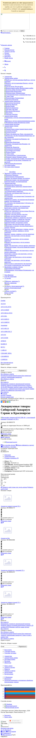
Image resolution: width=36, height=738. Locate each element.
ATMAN (3, 341)
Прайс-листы (8, 58)
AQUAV (3, 334)
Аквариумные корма (10, 116)
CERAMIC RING (6, 353)
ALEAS (3, 303)
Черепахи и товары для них (13, 173)
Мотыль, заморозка (10, 283)
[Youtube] (5, 695)
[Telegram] (10, 402)
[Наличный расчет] (10, 442)
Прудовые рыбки (9, 165)
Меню (6, 64)
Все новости (5, 382)
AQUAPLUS (5, 328)
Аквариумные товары (11, 126)
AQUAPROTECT (6, 331)
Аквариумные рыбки (11, 78)
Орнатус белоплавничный (12, 288)
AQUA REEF (5, 310)
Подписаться (22, 370)
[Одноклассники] (3, 402)
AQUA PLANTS (6, 307)
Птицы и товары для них (12, 209)
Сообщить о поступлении (10, 435)
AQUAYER (4, 338)
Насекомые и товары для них (13, 267)
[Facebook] (4, 690)
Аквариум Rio (5, 538)
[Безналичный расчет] (11, 707)
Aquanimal (4, 325)
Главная (6, 48)
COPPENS (4, 359)
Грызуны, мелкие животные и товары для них (19, 229)
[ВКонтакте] (1, 402)
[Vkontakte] (5, 688)
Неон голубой (8, 293)
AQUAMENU (5, 322)
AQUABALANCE (6, 313)
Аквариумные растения (11, 124)
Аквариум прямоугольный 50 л (10, 506)
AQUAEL (4, 316)
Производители (9, 50)
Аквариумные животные (12, 101)
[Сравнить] (2, 522)
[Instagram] (5, 698)
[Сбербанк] (8, 704)
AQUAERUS (5, 319)
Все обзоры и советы (7, 374)
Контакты (7, 56)
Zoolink (3, 300)
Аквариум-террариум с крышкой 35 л (12, 570)
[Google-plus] (5, 696)
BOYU (3, 347)
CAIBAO (4, 350)
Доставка (7, 55)
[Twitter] (5, 693)
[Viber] (5, 402)
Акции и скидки (9, 51)
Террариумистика (10, 183)
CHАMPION (5, 356)
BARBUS (4, 344)
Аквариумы (8, 76)
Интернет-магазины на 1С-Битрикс (7, 729)
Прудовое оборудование (12, 167)
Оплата (6, 53)
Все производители (7, 362)
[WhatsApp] (7, 402)
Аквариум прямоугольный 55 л (10, 602)
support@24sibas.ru (27, 9)
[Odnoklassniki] (4, 691)
